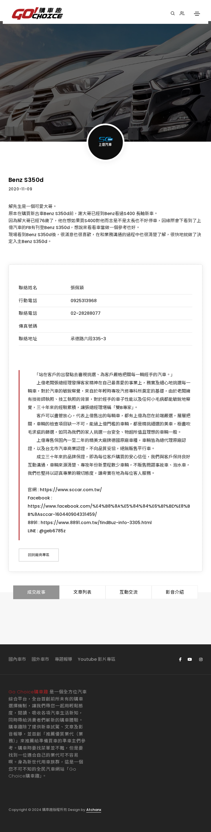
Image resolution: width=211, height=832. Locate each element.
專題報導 (63, 659)
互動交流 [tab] (129, 592)
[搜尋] (172, 13)
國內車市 (17, 659)
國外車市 (40, 659)
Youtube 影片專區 (96, 659)
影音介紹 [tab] (175, 592)
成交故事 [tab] (36, 592)
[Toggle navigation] (197, 14)
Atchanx (93, 809)
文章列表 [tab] (82, 592)
